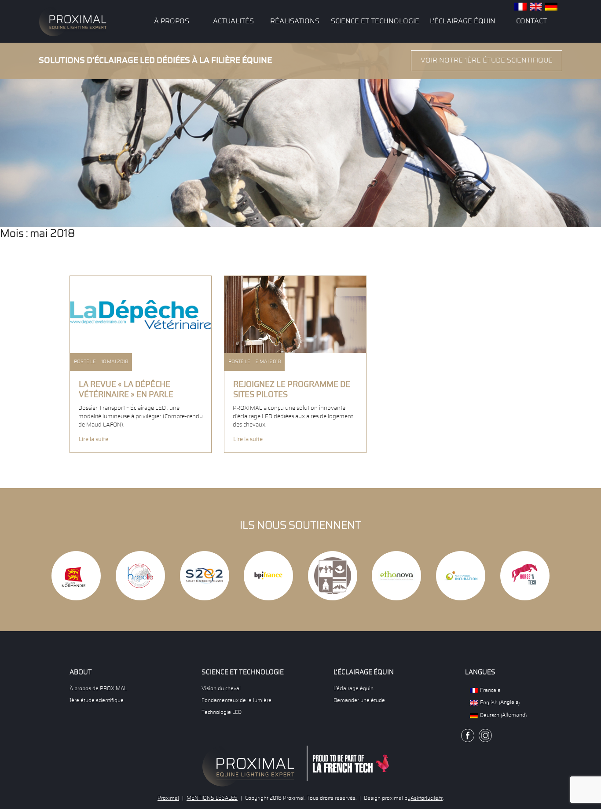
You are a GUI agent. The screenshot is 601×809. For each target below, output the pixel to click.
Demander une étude (359, 700)
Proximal (168, 798)
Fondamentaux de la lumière (236, 700)
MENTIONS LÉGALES (212, 798)
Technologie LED (222, 712)
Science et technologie (375, 21)
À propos (171, 21)
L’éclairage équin (462, 21)
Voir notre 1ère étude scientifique (487, 60)
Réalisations (294, 21)
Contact (531, 21)
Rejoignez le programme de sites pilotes (291, 390)
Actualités (233, 21)
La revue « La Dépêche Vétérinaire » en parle (126, 390)
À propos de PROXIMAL (98, 688)
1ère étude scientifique (97, 700)
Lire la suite (93, 439)
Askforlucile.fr (426, 798)
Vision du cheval (221, 688)
